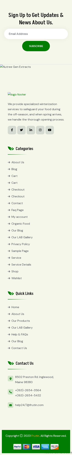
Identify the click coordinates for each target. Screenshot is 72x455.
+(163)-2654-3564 (28, 390)
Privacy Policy (20, 244)
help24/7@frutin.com (29, 405)
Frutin (35, 436)
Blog (14, 169)
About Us (17, 162)
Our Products (20, 321)
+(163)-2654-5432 (28, 395)
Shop (14, 271)
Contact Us (19, 348)
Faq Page (17, 210)
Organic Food (20, 224)
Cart (14, 176)
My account (19, 217)
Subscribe (36, 46)
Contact (17, 203)
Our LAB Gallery (22, 237)
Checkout (18, 189)
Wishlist (16, 278)
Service (16, 258)
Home (15, 307)
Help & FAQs (19, 334)
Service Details (21, 264)
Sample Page (20, 251)
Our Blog (17, 230)
